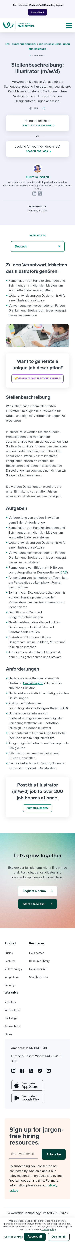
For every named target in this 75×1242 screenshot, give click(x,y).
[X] (40, 193)
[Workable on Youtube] (31, 1072)
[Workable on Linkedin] (13, 1072)
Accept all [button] (35, 1237)
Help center (36, 953)
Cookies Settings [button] (13, 1236)
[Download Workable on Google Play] (27, 1098)
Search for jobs (38, 977)
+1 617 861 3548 (36, 1048)
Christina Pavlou (37, 177)
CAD (63, 572)
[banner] (37, 370)
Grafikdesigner (33, 683)
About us (10, 1002)
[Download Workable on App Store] (27, 1085)
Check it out (37, 12)
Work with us (12, 1010)
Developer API (38, 969)
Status (8, 1034)
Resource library (39, 961)
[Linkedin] (34, 193)
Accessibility (12, 1026)
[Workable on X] (39, 1072)
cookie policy (49, 1229)
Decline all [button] (59, 1236)
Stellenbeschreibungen (21, 44)
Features (10, 961)
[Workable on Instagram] (48, 1072)
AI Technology (13, 969)
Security (10, 985)
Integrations (12, 977)
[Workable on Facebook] (22, 1072)
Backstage (11, 1018)
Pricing (9, 953)
